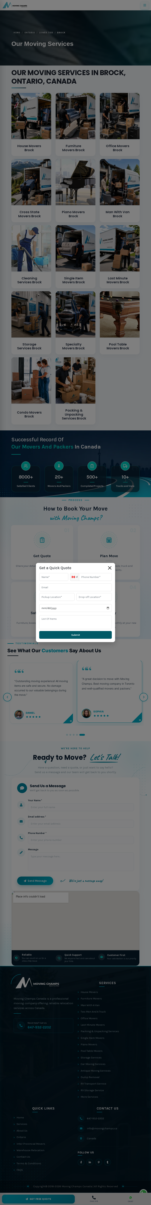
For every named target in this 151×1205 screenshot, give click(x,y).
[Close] (110, 568)
